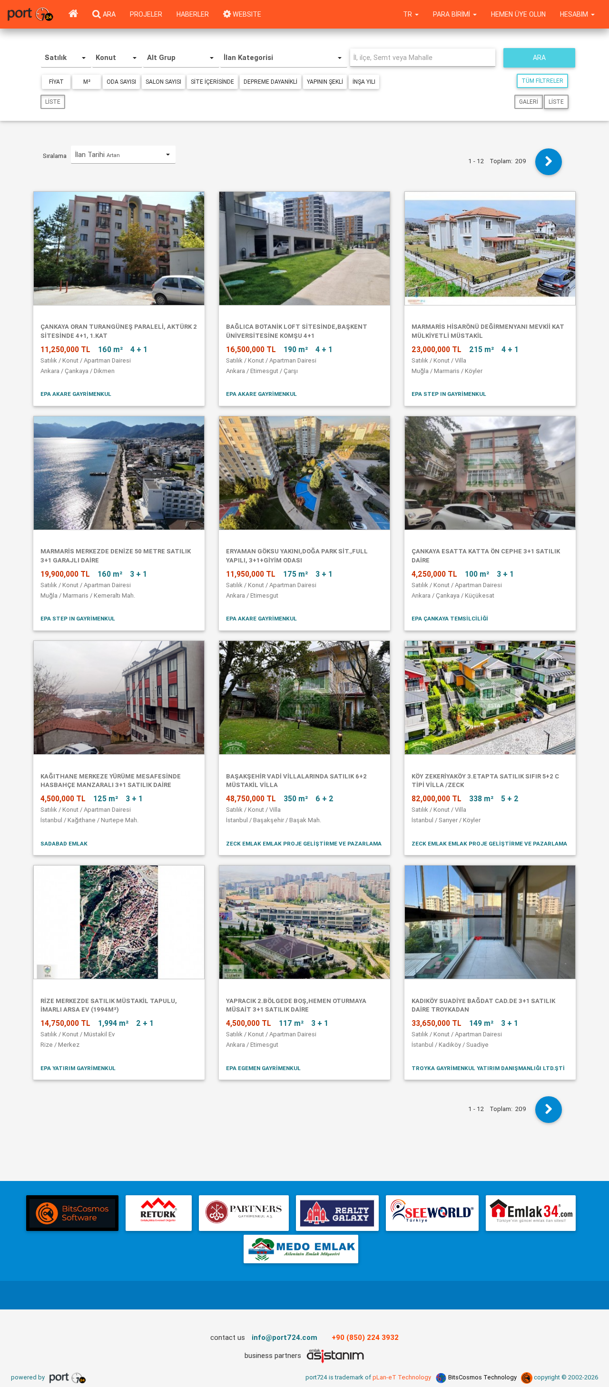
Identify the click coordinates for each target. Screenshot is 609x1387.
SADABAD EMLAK (64, 843)
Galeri (528, 101)
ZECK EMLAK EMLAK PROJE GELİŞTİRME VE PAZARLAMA (304, 843)
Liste (52, 101)
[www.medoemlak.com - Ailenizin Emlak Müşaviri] (301, 1249)
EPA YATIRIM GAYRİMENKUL (78, 1068)
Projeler (146, 14)
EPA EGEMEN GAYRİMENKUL (263, 1068)
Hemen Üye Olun (518, 14)
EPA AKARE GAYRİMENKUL (75, 393)
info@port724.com (284, 1337)
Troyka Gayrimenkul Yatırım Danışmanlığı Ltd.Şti (488, 1068)
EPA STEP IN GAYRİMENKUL (449, 393)
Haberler (193, 14)
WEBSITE (246, 14)
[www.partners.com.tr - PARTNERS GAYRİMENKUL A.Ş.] (243, 1213)
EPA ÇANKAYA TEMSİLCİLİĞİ (450, 618)
